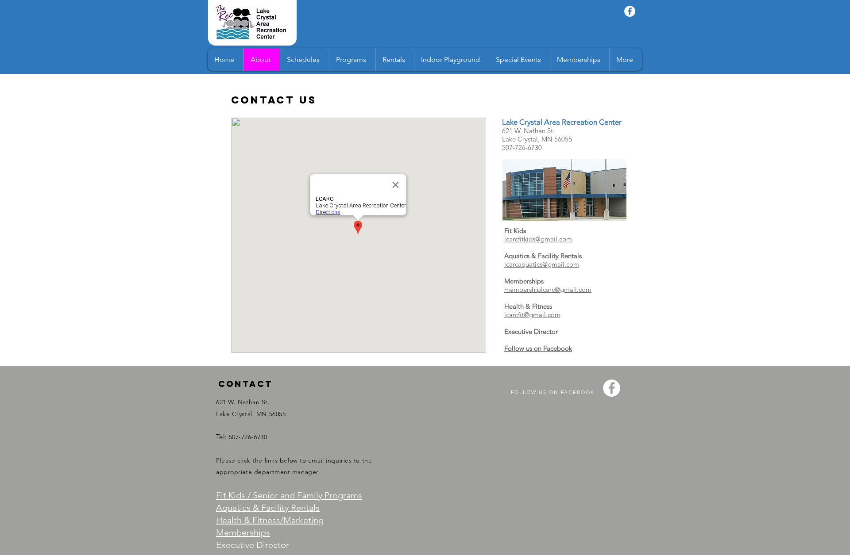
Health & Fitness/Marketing (270, 520)
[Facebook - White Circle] (629, 11)
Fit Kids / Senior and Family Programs (289, 495)
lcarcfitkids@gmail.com (538, 239)
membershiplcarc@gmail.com (547, 289)
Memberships (243, 532)
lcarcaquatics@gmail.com (541, 264)
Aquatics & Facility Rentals (268, 507)
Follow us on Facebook (538, 348)
